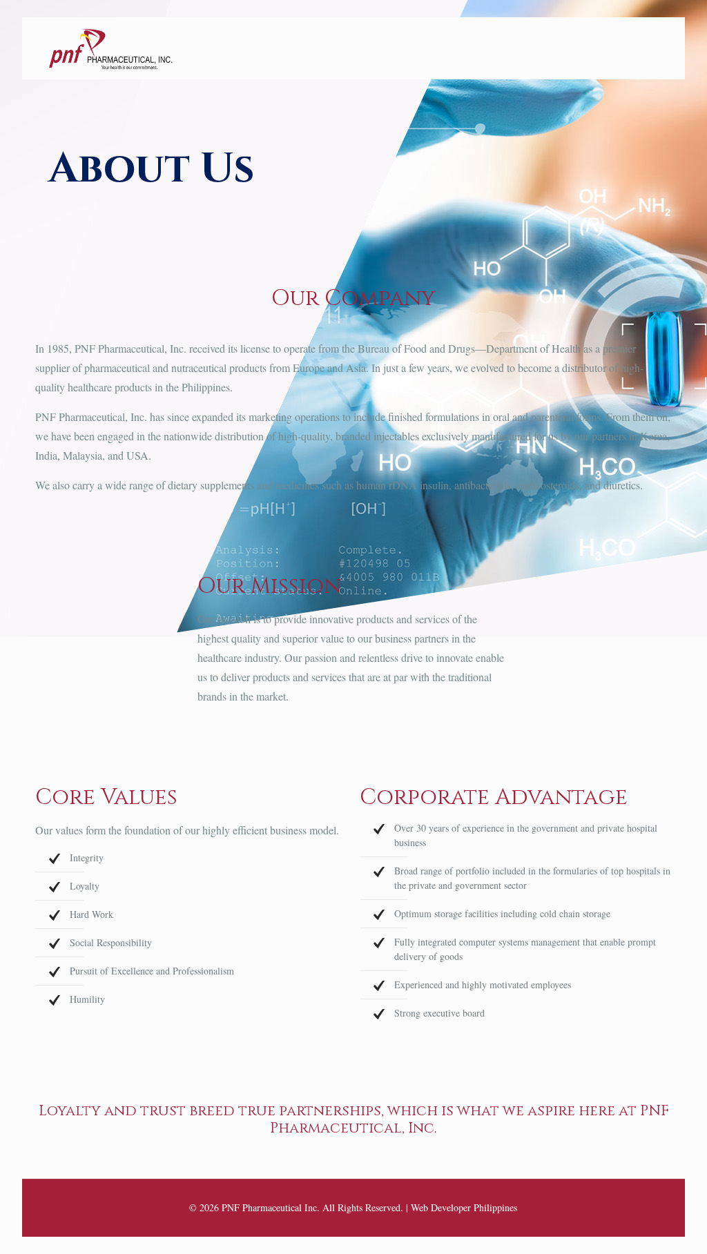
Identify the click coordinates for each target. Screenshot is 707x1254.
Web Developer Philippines (464, 1207)
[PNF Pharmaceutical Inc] (110, 48)
